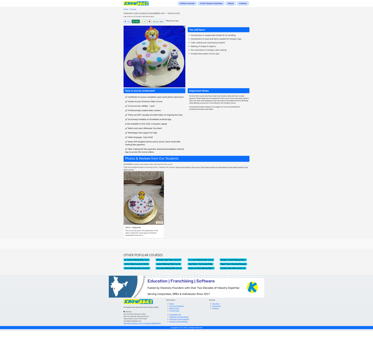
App (128, 21)
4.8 (145, 21)
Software (215, 308)
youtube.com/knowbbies (178, 321)
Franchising (216, 306)
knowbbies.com (175, 314)
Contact (243, 3)
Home (126, 9)
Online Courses (187, 3)
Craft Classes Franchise (211, 3)
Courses (133, 9)
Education (216, 304)
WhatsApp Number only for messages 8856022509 (142, 323)
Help (137, 21)
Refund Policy (174, 308)
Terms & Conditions (176, 306)
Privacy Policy (174, 311)
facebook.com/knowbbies (179, 317)
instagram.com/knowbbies (179, 319)
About (231, 3)
